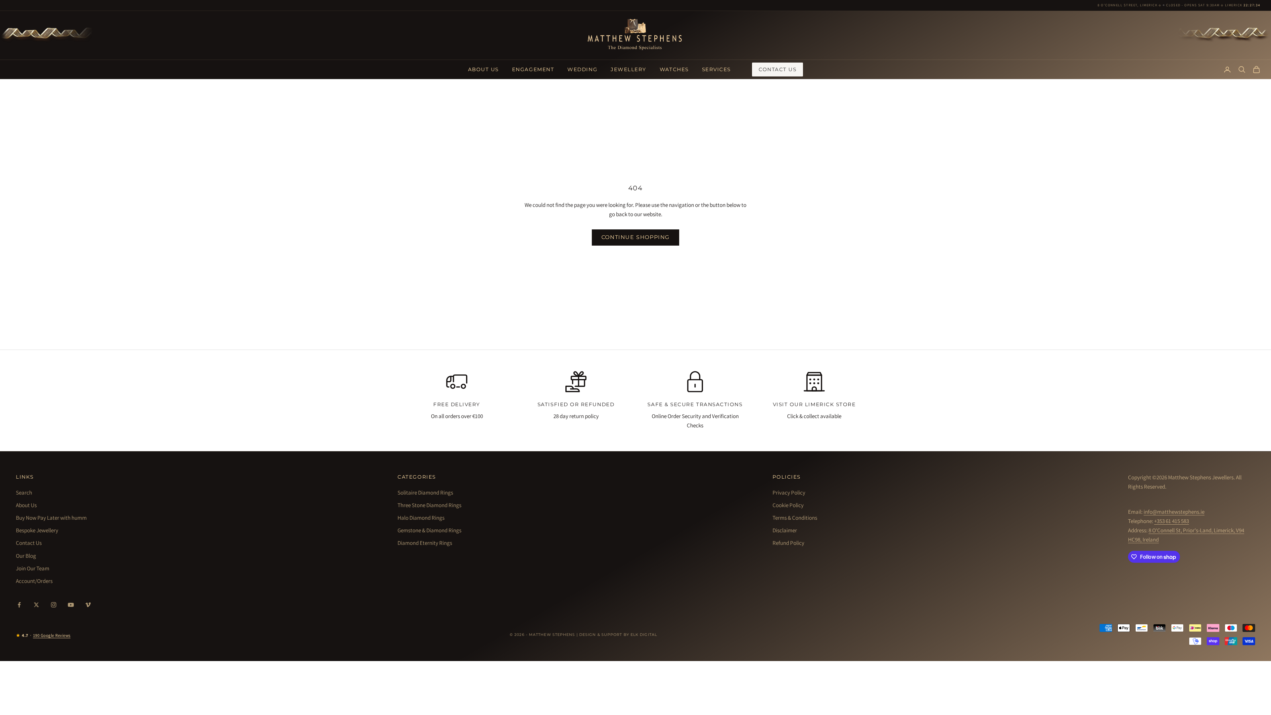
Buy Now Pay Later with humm (51, 517)
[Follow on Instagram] (53, 604)
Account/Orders (34, 581)
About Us (483, 69)
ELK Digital (644, 634)
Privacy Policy (789, 492)
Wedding (582, 69)
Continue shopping (635, 237)
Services (716, 69)
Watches (674, 69)
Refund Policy (788, 543)
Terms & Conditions (795, 517)
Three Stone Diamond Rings (429, 505)
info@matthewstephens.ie (1174, 511)
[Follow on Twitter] (36, 604)
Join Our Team (32, 568)
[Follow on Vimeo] (88, 604)
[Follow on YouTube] (71, 604)
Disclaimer (785, 530)
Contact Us (777, 69)
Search (24, 492)
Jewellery (628, 69)
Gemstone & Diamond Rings (429, 530)
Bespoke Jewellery (37, 530)
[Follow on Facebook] (19, 604)
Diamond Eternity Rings (425, 543)
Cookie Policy (788, 505)
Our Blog (26, 555)
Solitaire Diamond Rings (425, 492)
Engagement (533, 69)
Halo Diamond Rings (421, 517)
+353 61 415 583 (1171, 521)
